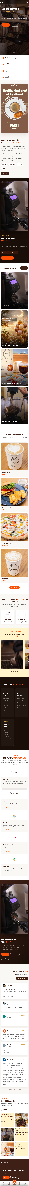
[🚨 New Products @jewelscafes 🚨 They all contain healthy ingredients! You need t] (7, 1120)
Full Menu (24, 268)
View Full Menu (14, 587)
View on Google (23, 978)
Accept (6, 1177)
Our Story (5, 173)
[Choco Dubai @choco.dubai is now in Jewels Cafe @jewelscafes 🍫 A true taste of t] (7, 1149)
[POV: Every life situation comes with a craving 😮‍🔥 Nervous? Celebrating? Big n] (21, 1149)
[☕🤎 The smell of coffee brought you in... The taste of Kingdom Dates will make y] (7, 1134)
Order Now (5, 24)
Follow (5, 1109)
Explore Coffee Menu (7, 257)
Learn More (14, 1177)
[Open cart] (27, 2)
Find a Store (15, 954)
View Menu (15, 24)
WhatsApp (5, 958)
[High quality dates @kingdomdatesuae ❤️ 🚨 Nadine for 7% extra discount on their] (21, 1120)
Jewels (3, 2)
